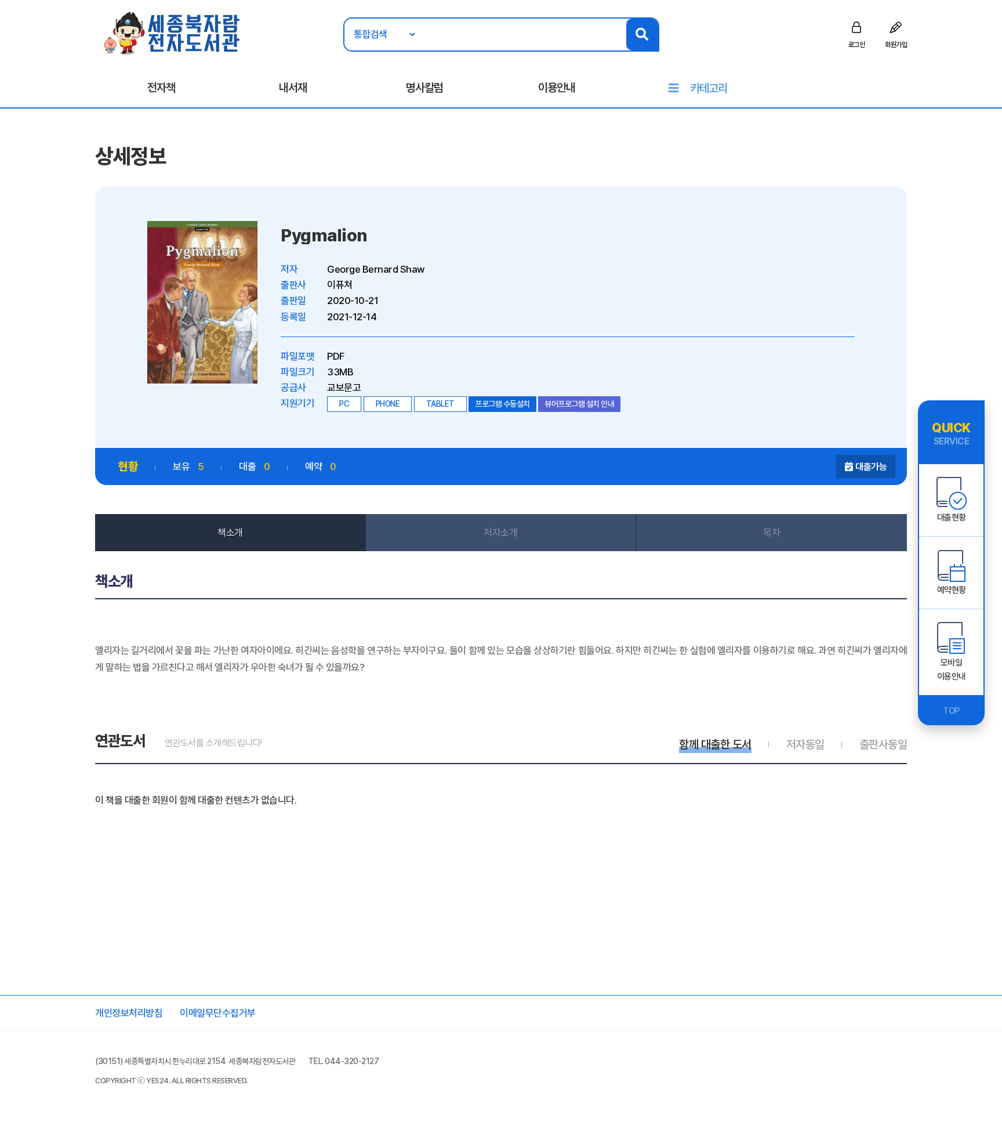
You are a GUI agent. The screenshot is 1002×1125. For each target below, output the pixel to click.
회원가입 (896, 45)
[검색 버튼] (642, 34)
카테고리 (708, 88)
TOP (951, 711)
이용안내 (556, 88)
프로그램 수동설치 (502, 403)
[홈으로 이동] (172, 32)
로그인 (856, 45)
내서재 (293, 88)
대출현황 (951, 517)
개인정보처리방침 (128, 1013)
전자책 (161, 88)
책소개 (230, 532)
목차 (771, 532)
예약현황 (951, 590)
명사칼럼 (424, 88)
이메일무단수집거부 (218, 1013)
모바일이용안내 (951, 669)
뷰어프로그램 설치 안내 (579, 403)
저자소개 (500, 532)
